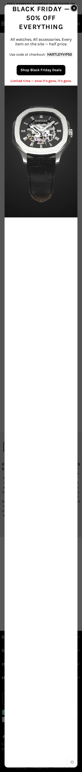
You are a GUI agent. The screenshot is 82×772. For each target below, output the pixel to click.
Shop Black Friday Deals (41, 70)
